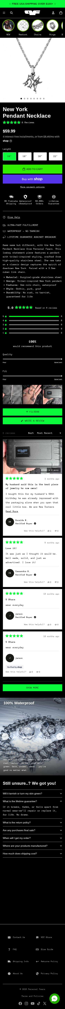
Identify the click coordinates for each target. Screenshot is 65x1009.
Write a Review (39, 421)
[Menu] (4, 13)
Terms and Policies (33, 996)
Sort (31, 433)
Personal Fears (36, 989)
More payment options (32, 187)
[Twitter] (45, 1003)
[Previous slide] (5, 736)
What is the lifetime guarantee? (20, 801)
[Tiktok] (39, 1003)
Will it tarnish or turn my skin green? (22, 793)
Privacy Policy (49, 973)
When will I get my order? (17, 838)
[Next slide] (59, 736)
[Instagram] (26, 1003)
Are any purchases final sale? (19, 830)
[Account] (53, 13)
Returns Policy (49, 961)
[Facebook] (20, 1003)
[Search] (11, 13)
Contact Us (19, 937)
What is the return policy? (17, 822)
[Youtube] (33, 1003)
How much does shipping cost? (20, 853)
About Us (18, 973)
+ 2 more (54, 470)
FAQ (15, 949)
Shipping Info (21, 961)
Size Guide (47, 949)
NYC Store (46, 937)
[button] (32, 123)
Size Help (14, 217)
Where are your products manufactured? (25, 845)
